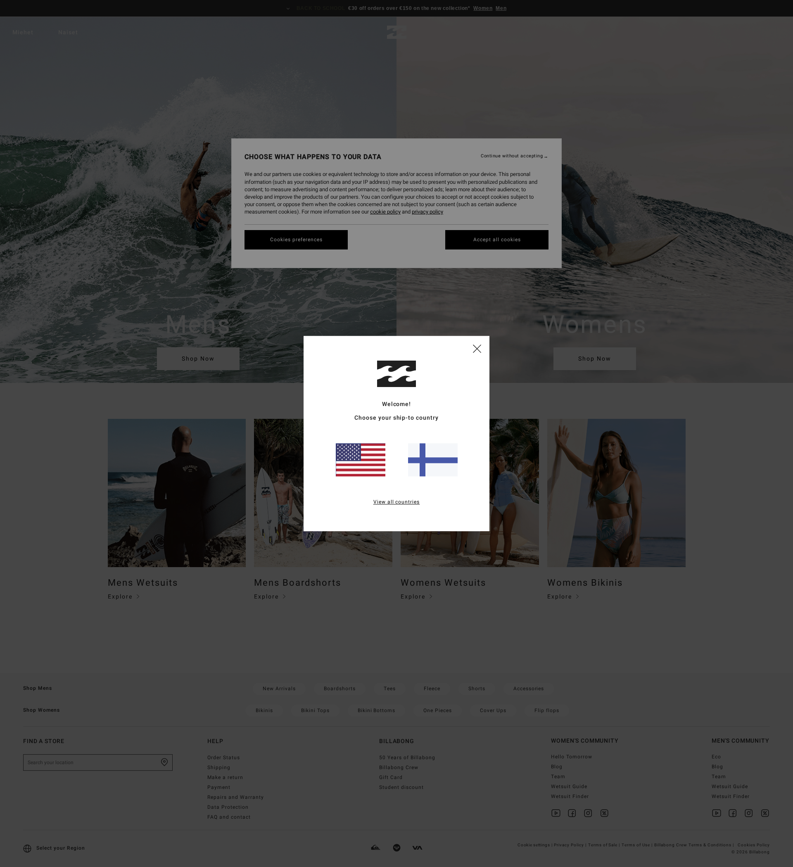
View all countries (396, 502)
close (477, 348)
